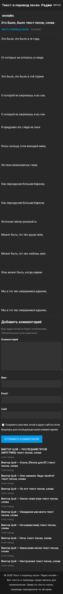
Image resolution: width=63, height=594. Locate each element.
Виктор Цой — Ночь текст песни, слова (26, 538)
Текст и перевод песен (15, 29)
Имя (4, 377)
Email (5, 393)
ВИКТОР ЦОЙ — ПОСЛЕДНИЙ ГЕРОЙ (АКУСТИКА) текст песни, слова (24, 451)
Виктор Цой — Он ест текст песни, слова (27, 488)
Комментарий (9, 339)
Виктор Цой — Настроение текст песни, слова (30, 561)
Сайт (4, 409)
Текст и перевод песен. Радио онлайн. (26, 10)
